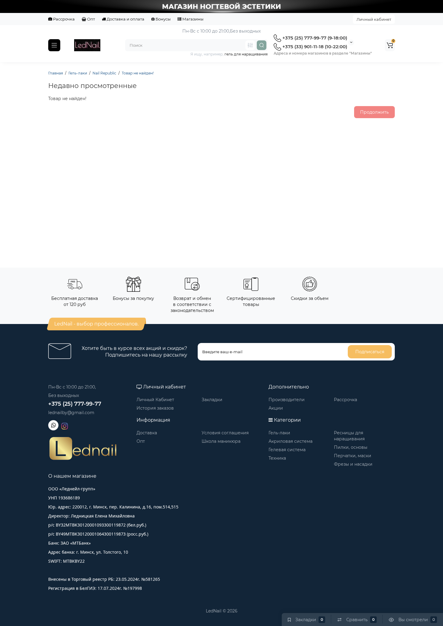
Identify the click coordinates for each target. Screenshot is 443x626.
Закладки (212, 399)
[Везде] (250, 45)
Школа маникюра (221, 441)
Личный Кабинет (155, 399)
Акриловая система (291, 441)
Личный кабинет (374, 19)
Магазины (192, 19)
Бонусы (163, 19)
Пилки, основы (350, 447)
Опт (90, 19)
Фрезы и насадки (353, 464)
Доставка (147, 433)
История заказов (155, 408)
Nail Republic (104, 73)
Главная (55, 73)
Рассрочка (63, 19)
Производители (287, 399)
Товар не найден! (138, 73)
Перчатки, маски (352, 455)
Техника (277, 458)
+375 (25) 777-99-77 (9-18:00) (314, 38)
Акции (276, 408)
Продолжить (374, 112)
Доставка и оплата (125, 19)
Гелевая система (287, 449)
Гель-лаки (77, 73)
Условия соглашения (225, 433)
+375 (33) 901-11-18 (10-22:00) (314, 46)
